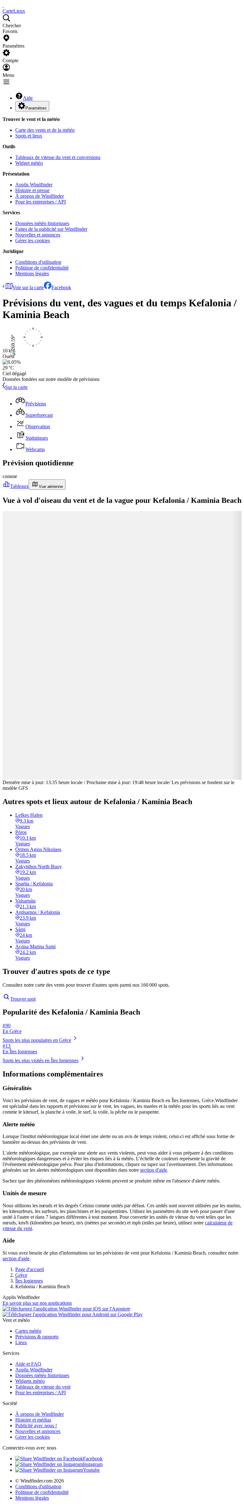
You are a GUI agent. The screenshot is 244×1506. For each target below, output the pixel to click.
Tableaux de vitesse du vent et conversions (57, 157)
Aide (28, 98)
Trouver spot (23, 999)
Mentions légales (32, 273)
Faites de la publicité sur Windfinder (51, 229)
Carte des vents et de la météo (45, 130)
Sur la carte (16, 387)
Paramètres (36, 108)
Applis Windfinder (33, 184)
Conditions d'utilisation (38, 262)
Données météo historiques (42, 223)
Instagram (93, 1464)
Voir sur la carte (28, 287)
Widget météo (29, 163)
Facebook (61, 287)
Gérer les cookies (32, 240)
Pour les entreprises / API (40, 201)
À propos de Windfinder (39, 196)
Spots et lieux (28, 135)
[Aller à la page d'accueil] (3, 5)
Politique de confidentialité (42, 267)
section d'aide (153, 1170)
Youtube (91, 1470)
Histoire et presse (32, 190)
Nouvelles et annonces (37, 234)
